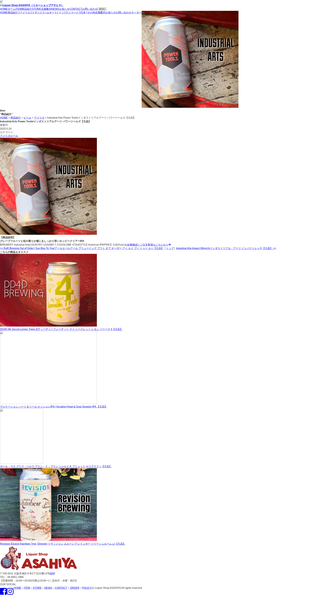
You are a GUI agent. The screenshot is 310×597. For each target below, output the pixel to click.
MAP (52, 573)
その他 (90, 12)
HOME (4, 12)
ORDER (74, 587)
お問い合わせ (123, 12)
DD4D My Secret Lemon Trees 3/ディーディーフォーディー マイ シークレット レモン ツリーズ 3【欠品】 (61, 329)
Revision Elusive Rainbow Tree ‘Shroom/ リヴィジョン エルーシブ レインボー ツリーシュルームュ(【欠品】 (62, 543)
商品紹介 (13, 12)
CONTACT (61, 587)
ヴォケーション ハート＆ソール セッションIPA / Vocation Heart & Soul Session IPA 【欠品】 (53, 406)
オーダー (136, 12)
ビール (14, 135)
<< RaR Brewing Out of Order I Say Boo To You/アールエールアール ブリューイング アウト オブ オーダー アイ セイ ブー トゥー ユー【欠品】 (82, 248)
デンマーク (71, 12)
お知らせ (110, 12)
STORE (37, 587)
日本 (82, 12)
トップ (170, 248)
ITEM (27, 587)
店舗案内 (100, 12)
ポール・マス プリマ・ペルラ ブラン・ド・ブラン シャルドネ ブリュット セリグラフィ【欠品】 (56, 466)
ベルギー (48, 12)
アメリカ (24, 12)
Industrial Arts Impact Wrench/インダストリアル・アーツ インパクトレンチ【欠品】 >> (226, 248)
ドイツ (59, 12)
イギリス (36, 12)
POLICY (87, 587)
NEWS (48, 587)
